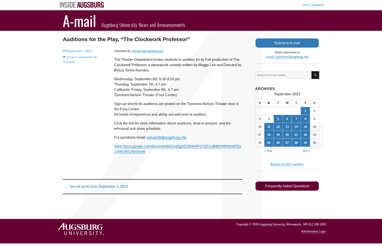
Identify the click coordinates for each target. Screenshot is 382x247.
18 (268, 134)
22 (305, 134)
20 (287, 134)
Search (319, 5)
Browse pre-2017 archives (287, 164)
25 (268, 142)
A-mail (79, 20)
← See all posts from (96, 186)
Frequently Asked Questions (287, 186)
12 (278, 126)
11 (268, 126)
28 (296, 142)
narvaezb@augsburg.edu (147, 51)
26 (278, 142)
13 (287, 126)
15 (305, 126)
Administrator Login (313, 231)
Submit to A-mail (287, 43)
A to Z (307, 5)
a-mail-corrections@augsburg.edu (287, 56)
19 (278, 134)
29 (305, 142)
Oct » (306, 150)
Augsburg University (272, 224)
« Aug (268, 150)
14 (296, 126)
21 (296, 134)
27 (287, 142)
